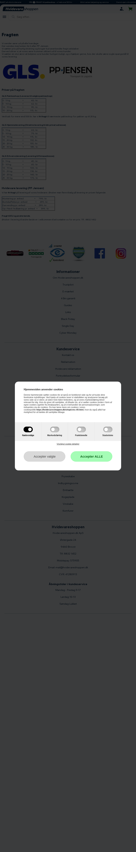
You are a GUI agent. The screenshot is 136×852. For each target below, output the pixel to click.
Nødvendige (28, 435)
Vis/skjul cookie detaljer (68, 444)
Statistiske (107, 435)
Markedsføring (54, 435)
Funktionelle (81, 435)
